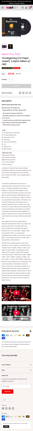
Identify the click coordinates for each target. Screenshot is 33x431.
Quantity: (4, 79)
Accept (6, 426)
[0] (30, 8)
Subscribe (7, 391)
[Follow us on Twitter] (6, 408)
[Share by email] (30, 93)
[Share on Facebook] (20, 93)
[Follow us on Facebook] (3, 408)
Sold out (16, 86)
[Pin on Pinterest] (23, 93)
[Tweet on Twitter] (26, 93)
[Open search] (23, 8)
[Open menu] (3, 7)
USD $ (4, 400)
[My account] (26, 8)
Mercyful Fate (11, 54)
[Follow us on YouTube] (13, 408)
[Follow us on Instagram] (9, 408)
